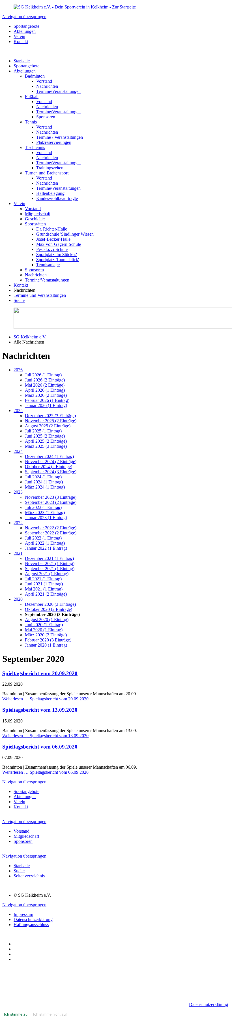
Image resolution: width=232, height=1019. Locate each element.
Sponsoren (45, 116)
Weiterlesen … (45, 698)
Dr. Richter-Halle (51, 229)
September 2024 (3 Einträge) (50, 471)
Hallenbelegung (50, 193)
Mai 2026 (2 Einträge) (45, 385)
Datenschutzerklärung (208, 1004)
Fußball (31, 96)
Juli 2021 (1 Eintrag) (43, 578)
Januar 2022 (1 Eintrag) (46, 548)
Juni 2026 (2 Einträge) (45, 380)
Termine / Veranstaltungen (59, 137)
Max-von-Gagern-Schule (58, 244)
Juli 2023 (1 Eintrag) (43, 507)
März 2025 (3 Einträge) (46, 446)
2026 (18, 369)
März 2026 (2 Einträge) (46, 395)
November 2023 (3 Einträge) (50, 497)
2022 (18, 522)
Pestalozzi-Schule (52, 249)
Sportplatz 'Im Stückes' (56, 254)
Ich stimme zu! (16, 1014)
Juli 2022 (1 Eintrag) (43, 538)
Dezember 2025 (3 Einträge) (50, 415)
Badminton (35, 76)
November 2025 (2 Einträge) (50, 420)
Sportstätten (35, 223)
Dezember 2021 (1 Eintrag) (49, 558)
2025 (18, 410)
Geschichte (35, 218)
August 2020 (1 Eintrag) (46, 619)
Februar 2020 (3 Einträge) (48, 640)
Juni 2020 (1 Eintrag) (44, 624)
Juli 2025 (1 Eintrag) (43, 431)
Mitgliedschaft (37, 213)
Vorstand (44, 81)
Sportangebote (26, 65)
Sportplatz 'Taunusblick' (57, 259)
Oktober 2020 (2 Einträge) (48, 609)
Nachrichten (47, 86)
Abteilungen (25, 71)
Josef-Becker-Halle (53, 239)
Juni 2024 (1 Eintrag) (44, 481)
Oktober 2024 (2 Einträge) (48, 466)
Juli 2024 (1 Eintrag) (43, 476)
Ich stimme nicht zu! (50, 1014)
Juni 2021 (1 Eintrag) (44, 583)
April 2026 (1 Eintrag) (45, 390)
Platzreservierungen (53, 142)
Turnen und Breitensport (46, 172)
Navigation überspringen (24, 16)
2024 (18, 451)
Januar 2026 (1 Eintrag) (46, 405)
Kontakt (21, 285)
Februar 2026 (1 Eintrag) (47, 400)
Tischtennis (35, 147)
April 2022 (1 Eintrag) (45, 543)
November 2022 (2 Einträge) (50, 527)
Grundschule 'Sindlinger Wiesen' (65, 234)
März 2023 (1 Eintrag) (45, 512)
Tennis (31, 122)
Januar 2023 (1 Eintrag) (46, 517)
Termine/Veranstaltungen (58, 91)
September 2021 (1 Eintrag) (49, 568)
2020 (18, 599)
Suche (19, 300)
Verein (19, 203)
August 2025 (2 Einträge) (47, 425)
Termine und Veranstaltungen (40, 295)
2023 (18, 492)
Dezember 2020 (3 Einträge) (50, 604)
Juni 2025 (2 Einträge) (45, 436)
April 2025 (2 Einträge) (46, 441)
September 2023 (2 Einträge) (50, 502)
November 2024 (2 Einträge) (50, 461)
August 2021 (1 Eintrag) (46, 573)
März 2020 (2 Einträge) (46, 634)
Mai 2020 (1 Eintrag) (44, 629)
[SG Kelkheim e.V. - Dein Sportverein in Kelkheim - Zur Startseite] (75, 7)
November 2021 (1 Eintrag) (49, 563)
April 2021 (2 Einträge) (46, 594)
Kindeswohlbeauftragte (57, 198)
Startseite (22, 60)
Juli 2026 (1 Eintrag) (43, 374)
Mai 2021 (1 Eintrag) (44, 589)
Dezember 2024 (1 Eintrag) (49, 456)
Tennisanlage (48, 264)
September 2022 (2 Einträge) (50, 532)
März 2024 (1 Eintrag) (45, 487)
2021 (18, 553)
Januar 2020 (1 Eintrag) (46, 645)
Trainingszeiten (49, 167)
